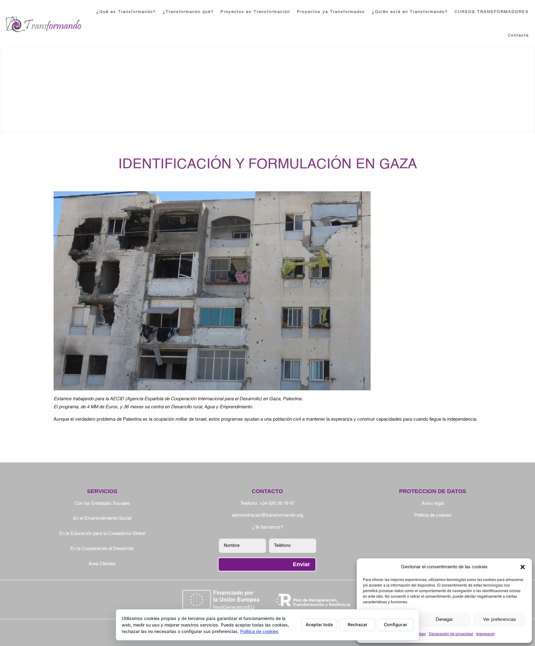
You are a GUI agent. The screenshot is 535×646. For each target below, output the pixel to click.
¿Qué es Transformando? (126, 12)
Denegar (444, 619)
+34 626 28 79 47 (276, 503)
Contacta (518, 35)
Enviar (301, 564)
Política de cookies (259, 631)
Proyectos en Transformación (255, 12)
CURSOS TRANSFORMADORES (492, 12)
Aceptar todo (319, 624)
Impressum (485, 634)
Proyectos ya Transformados (331, 12)
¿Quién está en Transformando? (410, 12)
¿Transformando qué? (188, 12)
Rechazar (358, 624)
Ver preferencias (499, 619)
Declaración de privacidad (451, 634)
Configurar (395, 624)
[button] (523, 567)
